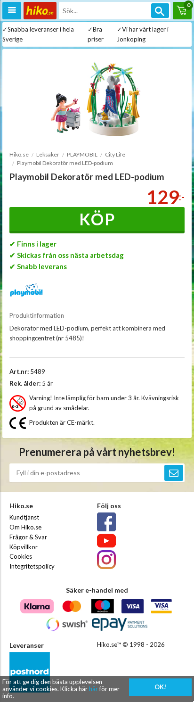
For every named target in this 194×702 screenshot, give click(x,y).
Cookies (20, 556)
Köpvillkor (23, 547)
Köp (97, 219)
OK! (160, 687)
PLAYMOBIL (82, 154)
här (93, 689)
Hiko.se (19, 154)
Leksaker (47, 154)
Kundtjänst (24, 517)
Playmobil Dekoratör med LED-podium (65, 162)
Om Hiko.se (25, 527)
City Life (115, 154)
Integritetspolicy (32, 566)
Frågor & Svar (28, 537)
